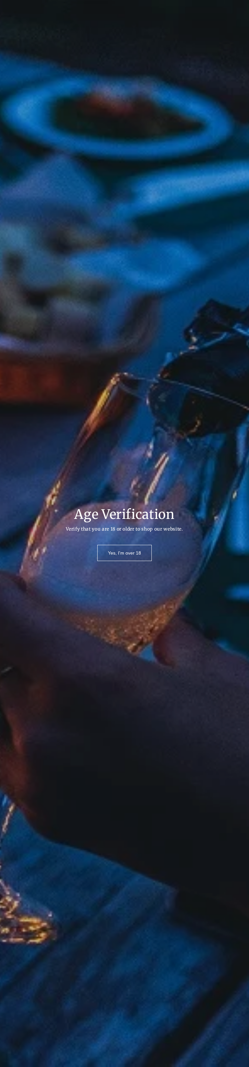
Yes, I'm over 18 (124, 553)
